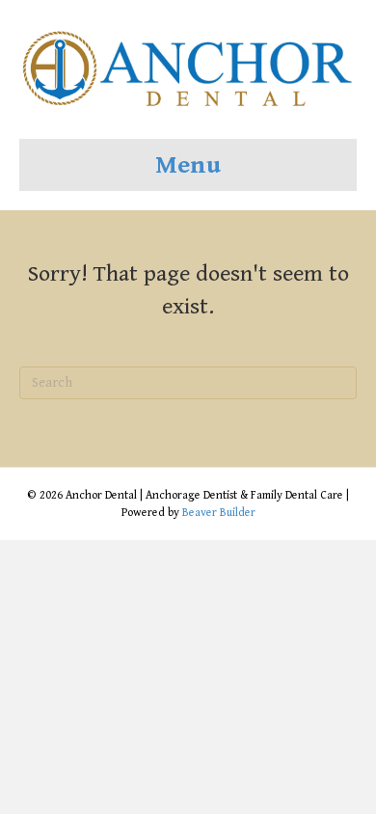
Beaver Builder (218, 512)
